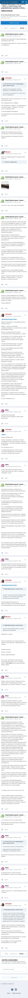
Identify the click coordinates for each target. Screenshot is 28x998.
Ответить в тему (14, 22)
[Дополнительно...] (25, 35)
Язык (8, 993)
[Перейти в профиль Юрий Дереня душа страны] (2, 35)
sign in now (10, 963)
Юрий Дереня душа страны (12, 14)
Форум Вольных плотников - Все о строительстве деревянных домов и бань (13, 6)
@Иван (3, 434)
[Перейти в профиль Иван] (2, 410)
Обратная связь (16, 993)
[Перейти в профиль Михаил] (2, 152)
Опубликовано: (13, 36)
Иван (7, 410)
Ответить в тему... (9, 969)
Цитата (6, 55)
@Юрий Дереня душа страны (9, 319)
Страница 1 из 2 (14, 28)
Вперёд (22, 28)
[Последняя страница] (26, 28)
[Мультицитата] (2, 56)
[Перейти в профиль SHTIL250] (2, 78)
